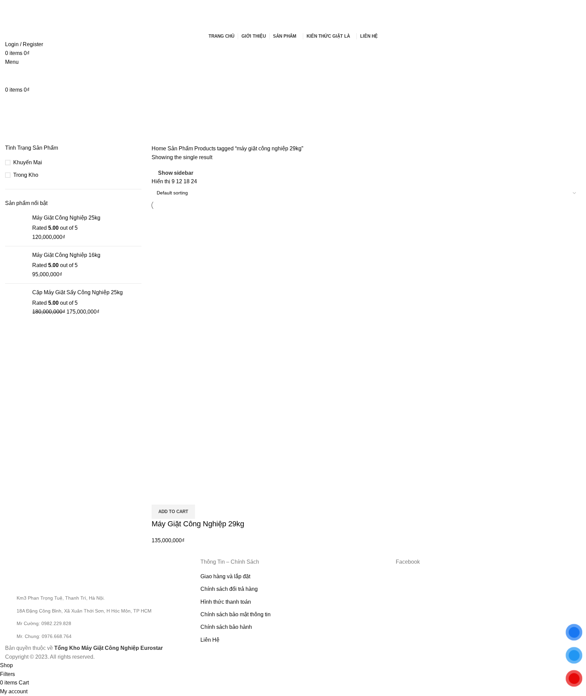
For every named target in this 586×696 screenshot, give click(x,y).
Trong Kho (25, 175)
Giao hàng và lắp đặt (225, 576)
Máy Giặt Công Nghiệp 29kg (198, 524)
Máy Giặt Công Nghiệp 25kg (66, 218)
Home (160, 148)
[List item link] (97, 623)
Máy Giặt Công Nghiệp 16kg (66, 255)
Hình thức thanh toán (225, 602)
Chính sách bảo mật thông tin (235, 614)
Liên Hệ (209, 640)
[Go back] (13, 102)
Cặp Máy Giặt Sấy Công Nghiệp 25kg (77, 292)
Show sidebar (175, 173)
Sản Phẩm (181, 148)
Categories (19, 136)
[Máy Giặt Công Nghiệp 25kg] (16, 227)
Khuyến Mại (27, 162)
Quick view (160, 496)
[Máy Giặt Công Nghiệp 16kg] (16, 264)
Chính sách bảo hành (226, 627)
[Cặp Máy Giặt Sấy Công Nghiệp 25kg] (16, 302)
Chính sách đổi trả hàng (229, 589)
